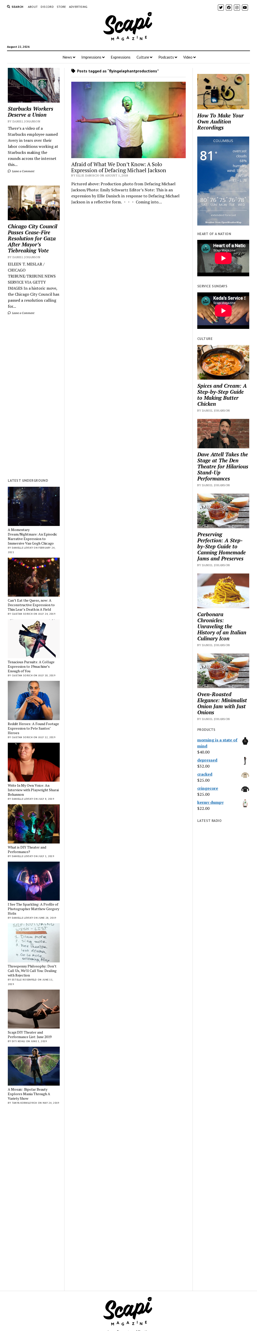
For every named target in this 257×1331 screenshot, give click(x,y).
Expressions (121, 57)
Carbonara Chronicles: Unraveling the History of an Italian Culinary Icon (221, 626)
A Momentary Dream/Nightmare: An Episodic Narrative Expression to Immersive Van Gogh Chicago (32, 536)
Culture (143, 57)
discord (47, 7)
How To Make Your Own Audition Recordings (220, 121)
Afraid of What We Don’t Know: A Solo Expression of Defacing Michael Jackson (118, 167)
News (67, 57)
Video (187, 57)
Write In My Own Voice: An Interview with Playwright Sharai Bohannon (33, 790)
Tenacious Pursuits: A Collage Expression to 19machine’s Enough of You (31, 666)
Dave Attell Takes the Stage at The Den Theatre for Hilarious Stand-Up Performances (222, 466)
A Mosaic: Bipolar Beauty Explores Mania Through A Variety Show (29, 1094)
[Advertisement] (34, 396)
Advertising (78, 7)
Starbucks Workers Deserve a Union (30, 112)
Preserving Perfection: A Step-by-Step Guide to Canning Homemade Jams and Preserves (221, 546)
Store (61, 7)
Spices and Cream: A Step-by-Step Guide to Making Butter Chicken (222, 395)
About (33, 7)
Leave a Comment (22, 171)
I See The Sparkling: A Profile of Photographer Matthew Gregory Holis (33, 909)
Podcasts (166, 57)
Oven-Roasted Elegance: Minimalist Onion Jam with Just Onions (222, 703)
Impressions (91, 57)
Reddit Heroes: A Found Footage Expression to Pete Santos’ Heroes (33, 728)
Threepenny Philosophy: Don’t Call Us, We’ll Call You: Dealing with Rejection (32, 971)
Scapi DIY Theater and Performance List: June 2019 (29, 1034)
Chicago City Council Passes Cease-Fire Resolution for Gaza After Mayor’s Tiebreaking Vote (32, 238)
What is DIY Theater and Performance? (27, 849)
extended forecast (223, 215)
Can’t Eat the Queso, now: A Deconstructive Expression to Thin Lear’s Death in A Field (31, 605)
